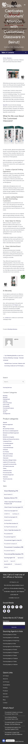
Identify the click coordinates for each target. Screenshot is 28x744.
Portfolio (5, 687)
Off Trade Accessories (8, 466)
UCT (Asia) (15, 305)
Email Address (6, 621)
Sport (6, 561)
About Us (5, 678)
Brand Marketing (11, 491)
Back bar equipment (8, 424)
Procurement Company (10, 543)
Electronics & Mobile (8, 454)
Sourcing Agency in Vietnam (10, 664)
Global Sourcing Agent (10, 517)
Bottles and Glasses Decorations (11, 439)
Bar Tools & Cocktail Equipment (10, 430)
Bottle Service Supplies (8, 437)
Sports (4, 411)
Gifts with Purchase (8, 456)
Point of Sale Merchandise (12, 530)
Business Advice (10, 498)
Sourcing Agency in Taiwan (10, 655)
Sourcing (5, 410)
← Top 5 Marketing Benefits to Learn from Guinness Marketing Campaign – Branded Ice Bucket (13, 356)
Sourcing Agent (9, 558)
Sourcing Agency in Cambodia (11, 637)
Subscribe (14, 627)
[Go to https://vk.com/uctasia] (4, 611)
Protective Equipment (8, 474)
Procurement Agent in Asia (13, 540)
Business (21, 47)
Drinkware (5, 449)
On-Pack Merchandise (11, 523)
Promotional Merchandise (13, 554)
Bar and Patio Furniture (8, 428)
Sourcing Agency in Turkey (10, 661)
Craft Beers (15, 514)
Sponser (20, 557)
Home (4, 58)
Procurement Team (9, 550)
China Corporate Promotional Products (12, 502)
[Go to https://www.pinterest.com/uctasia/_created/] (16, 606)
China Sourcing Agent (11, 510)
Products (5, 690)
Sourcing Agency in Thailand (10, 658)
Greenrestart (8, 520)
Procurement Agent (10, 537)
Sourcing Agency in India (9, 643)
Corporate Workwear (8, 447)
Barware (5, 435)
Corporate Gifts (7, 445)
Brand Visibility (8, 494)
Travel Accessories (7, 479)
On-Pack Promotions (10, 527)
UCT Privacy (6, 682)
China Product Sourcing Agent (13, 507)
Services (5, 693)
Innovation (6, 696)
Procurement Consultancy (13, 547)
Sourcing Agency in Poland (10, 649)
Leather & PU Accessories (9, 462)
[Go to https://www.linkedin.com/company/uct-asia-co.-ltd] (20, 606)
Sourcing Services (7, 387)
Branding (16, 47)
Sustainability (8, 564)
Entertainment (6, 399)
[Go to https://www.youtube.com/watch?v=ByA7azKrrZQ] (8, 611)
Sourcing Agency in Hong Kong (11, 640)
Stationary (5, 477)
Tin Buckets (18, 564)
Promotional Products (8, 408)
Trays (4, 481)
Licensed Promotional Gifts (9, 464)
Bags (4, 426)
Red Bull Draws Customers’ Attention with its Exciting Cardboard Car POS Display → (14, 364)
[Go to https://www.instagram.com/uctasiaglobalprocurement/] (12, 606)
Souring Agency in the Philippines (11, 646)
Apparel (5, 422)
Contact (5, 702)
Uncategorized (6, 413)
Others (4, 468)
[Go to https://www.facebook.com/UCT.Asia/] (4, 606)
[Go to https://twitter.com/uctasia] (8, 606)
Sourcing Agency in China (9, 634)
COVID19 (7, 514)
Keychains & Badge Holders (9, 460)
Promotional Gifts (7, 472)
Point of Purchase (7, 402)
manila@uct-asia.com (14, 597)
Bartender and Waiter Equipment (11, 433)
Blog (4, 699)
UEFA (6, 567)
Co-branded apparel (8, 443)
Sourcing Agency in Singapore (11, 652)
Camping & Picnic (7, 441)
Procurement (6, 406)
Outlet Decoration (7, 470)
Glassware (5, 458)
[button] (3, 590)
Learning (5, 401)
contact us (7, 317)
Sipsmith (5, 105)
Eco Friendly (6, 451)
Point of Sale (6, 404)
